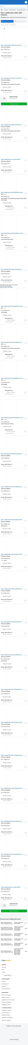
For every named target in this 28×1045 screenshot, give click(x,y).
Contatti (3, 972)
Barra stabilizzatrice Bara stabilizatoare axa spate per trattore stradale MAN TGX (7, 928)
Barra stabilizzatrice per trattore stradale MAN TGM (7, 951)
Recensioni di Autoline (6, 1002)
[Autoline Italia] (9, 2)
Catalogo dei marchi (6, 1004)
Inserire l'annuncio (14, 103)
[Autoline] (1, 10)
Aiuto (3, 969)
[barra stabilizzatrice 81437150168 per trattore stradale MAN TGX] (14, 224)
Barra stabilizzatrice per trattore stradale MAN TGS (7, 939)
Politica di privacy (5, 997)
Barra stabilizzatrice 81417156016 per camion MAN (14, 124)
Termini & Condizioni (6, 995)
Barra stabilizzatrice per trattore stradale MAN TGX (7, 923)
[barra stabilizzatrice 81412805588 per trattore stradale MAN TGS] (14, 369)
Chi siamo (4, 967)
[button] (26, 2)
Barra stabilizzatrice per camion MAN (10, 159)
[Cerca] (26, 6)
